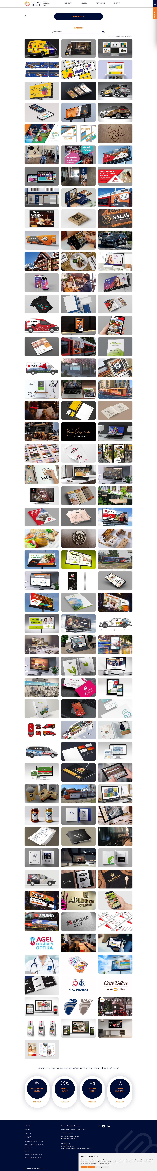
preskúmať (37, 1102)
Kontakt (116, 3)
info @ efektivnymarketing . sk (70, 1136)
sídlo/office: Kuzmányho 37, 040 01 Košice (73, 1129)
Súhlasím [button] (84, 1167)
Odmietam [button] (91, 1167)
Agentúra (68, 3)
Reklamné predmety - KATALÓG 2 (34, 1144)
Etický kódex (28, 1148)
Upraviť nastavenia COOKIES (33, 1158)
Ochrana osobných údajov (33, 1154)
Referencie (100, 3)
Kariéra (27, 1151)
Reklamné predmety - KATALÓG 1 (34, 1141)
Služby (84, 3)
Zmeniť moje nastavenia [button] (102, 1167)
